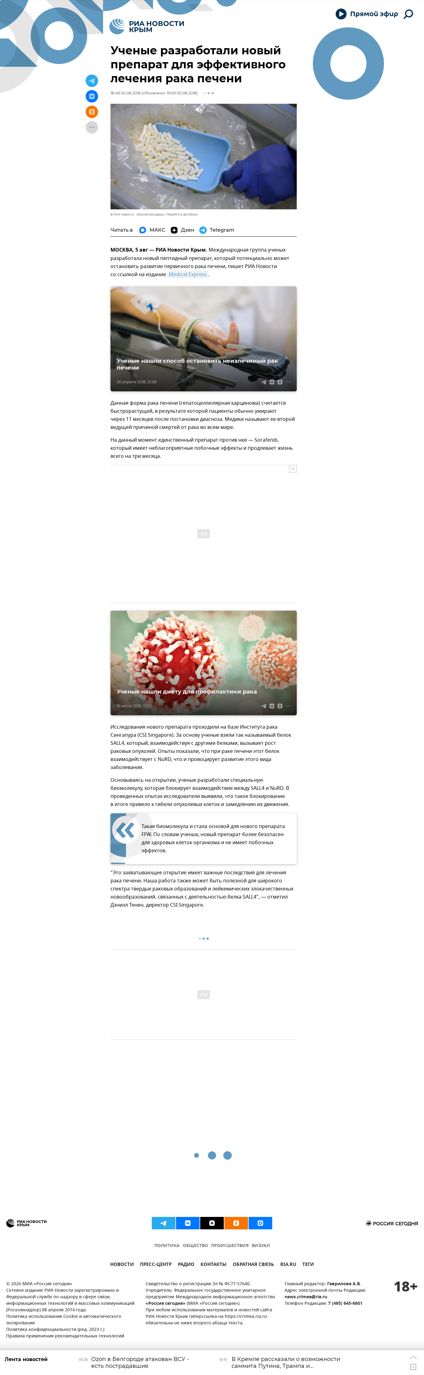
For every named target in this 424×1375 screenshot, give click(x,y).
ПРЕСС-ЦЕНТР (156, 1265)
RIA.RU (288, 1265)
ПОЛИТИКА (167, 1246)
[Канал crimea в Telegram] (163, 1223)
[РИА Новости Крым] (147, 26)
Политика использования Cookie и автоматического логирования (63, 1320)
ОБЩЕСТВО (195, 1246)
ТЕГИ (308, 1265)
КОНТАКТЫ (214, 1265)
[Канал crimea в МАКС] (260, 1223)
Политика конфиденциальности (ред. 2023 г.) (55, 1329)
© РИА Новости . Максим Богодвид (137, 214)
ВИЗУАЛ (261, 1246)
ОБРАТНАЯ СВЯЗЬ (253, 1265)
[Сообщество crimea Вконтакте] (188, 1223)
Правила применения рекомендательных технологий (65, 1336)
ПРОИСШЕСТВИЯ (230, 1246)
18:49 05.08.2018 (126, 93)
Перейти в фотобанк (182, 214)
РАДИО (186, 1265)
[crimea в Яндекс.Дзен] (212, 1223)
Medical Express (188, 274)
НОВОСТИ (122, 1265)
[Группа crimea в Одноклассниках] (236, 1223)
